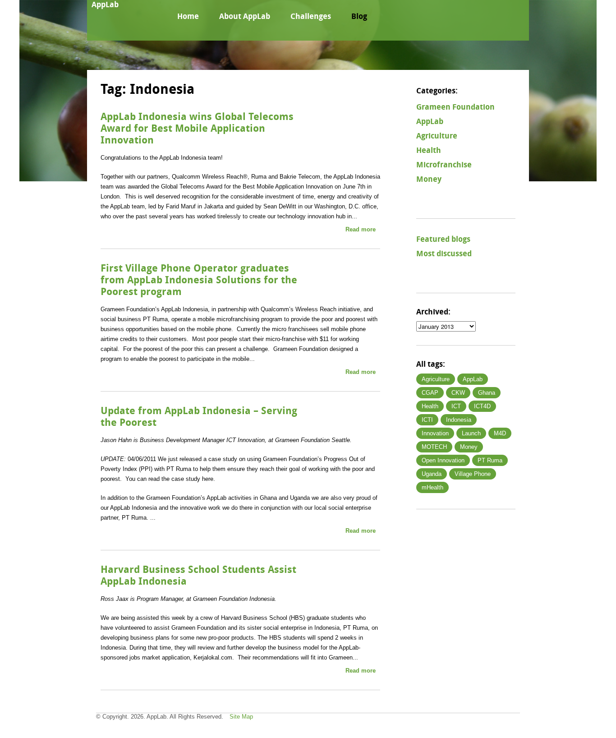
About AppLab (244, 16)
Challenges (310, 16)
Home (188, 16)
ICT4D (482, 406)
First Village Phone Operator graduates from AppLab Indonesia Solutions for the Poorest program (199, 280)
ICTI (427, 419)
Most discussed (444, 253)
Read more (360, 229)
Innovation (435, 433)
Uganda (431, 473)
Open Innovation (443, 460)
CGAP (430, 392)
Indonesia (458, 419)
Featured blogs (443, 239)
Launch (471, 433)
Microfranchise (444, 164)
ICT (456, 406)
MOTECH (434, 446)
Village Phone (473, 473)
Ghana (486, 392)
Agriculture (436, 135)
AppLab (105, 4)
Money (428, 179)
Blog (359, 16)
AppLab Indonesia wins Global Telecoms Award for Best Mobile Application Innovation (197, 128)
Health (428, 150)
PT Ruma (490, 460)
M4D (500, 433)
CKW (458, 392)
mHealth (432, 487)
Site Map (241, 716)
